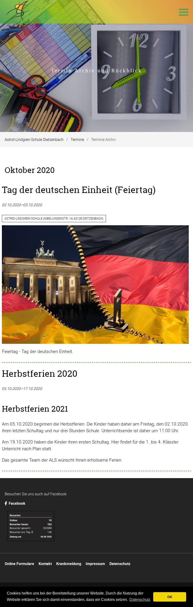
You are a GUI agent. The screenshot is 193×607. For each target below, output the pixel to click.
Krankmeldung (68, 563)
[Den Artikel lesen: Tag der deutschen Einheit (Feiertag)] (95, 342)
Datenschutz (119, 563)
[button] (183, 11)
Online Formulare (19, 563)
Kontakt (45, 563)
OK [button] (169, 597)
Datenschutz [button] (139, 600)
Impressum (95, 563)
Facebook (16, 503)
